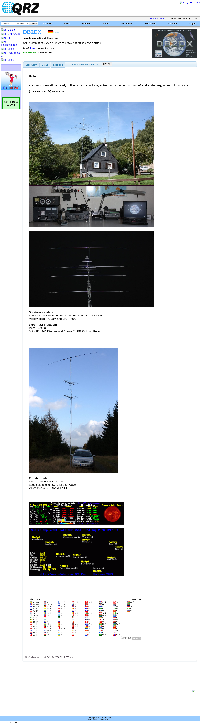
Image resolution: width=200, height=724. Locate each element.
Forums (86, 23)
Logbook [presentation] (58, 64)
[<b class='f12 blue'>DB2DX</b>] (174, 57)
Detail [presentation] (45, 64)
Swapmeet (126, 23)
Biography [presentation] (31, 64)
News (67, 23)
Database (47, 23)
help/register (157, 18)
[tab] (31, 64)
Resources (150, 23)
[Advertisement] (108, 691)
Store (106, 23)
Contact (172, 23)
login (145, 18)
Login (192, 23)
